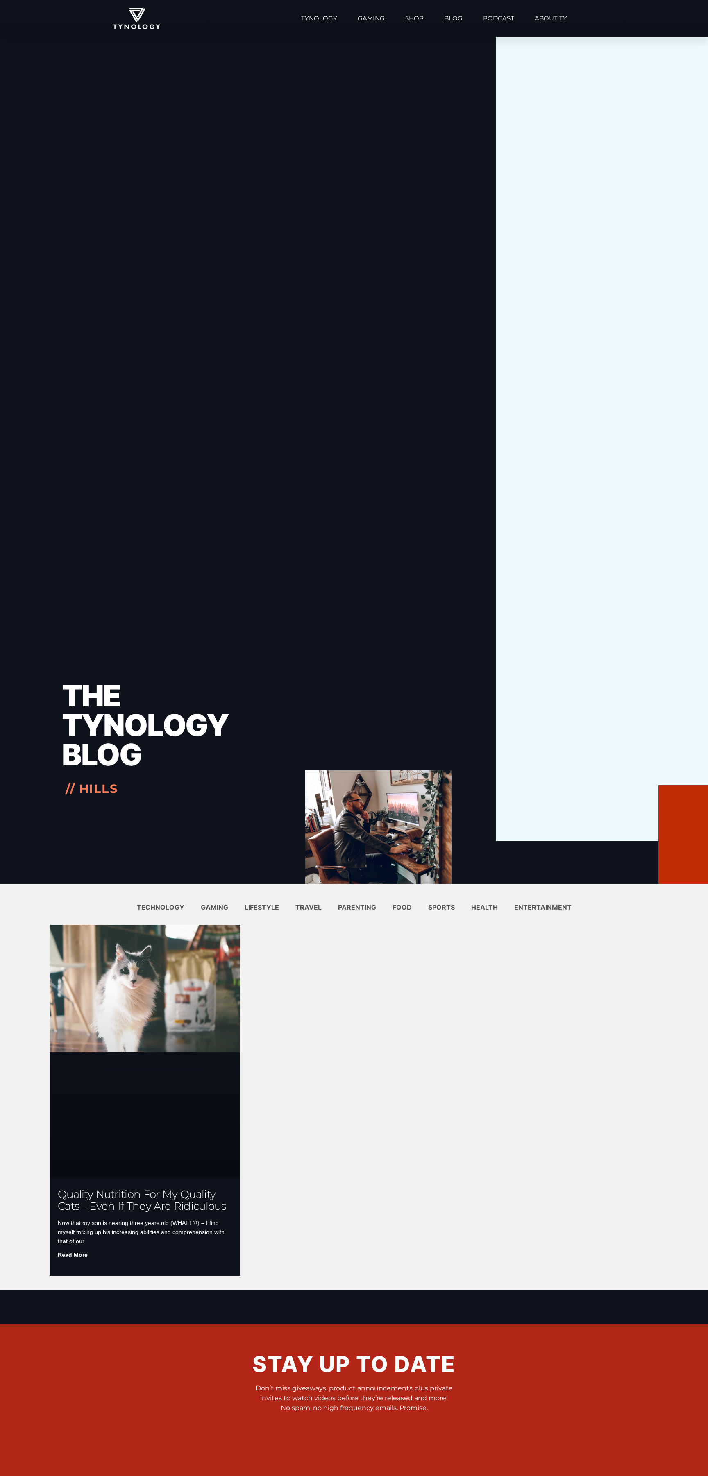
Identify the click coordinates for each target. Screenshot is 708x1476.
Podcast (498, 18)
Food (402, 907)
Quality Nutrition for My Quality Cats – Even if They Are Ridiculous (142, 1200)
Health (484, 907)
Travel (308, 907)
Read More (73, 1255)
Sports (441, 907)
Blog (453, 18)
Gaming (371, 18)
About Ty (551, 18)
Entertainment (543, 907)
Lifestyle (262, 907)
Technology (160, 907)
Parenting (357, 907)
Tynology (319, 18)
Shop (414, 18)
